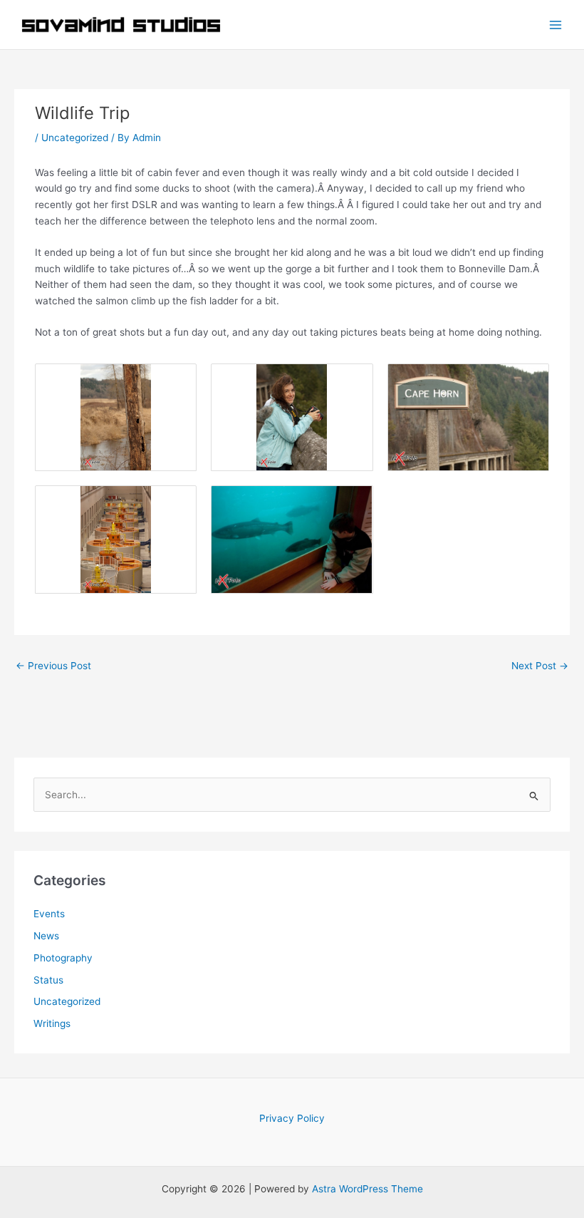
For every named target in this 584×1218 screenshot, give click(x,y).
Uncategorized (74, 137)
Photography (63, 958)
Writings (52, 1023)
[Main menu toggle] (555, 24)
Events (49, 913)
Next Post (539, 665)
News (46, 935)
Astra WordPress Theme (367, 1188)
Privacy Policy (292, 1118)
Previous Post (53, 665)
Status (48, 980)
